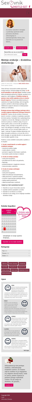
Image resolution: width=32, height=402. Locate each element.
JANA (12, 285)
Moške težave (25, 83)
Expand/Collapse (29, 251)
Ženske (5, 253)
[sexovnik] (12, 2)
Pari (4, 251)
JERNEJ (13, 316)
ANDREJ (13, 338)
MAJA (5, 301)
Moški (20, 83)
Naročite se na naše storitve (12, 242)
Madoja (10, 399)
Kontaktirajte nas (21, 48)
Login (2, 397)
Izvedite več (8, 48)
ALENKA (6, 329)
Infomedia (4, 399)
